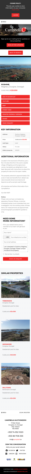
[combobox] (6, 237)
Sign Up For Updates (15, 45)
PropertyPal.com (22, 471)
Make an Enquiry (15, 259)
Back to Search (15, 52)
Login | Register (24, 412)
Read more (15, 10)
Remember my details (12, 254)
